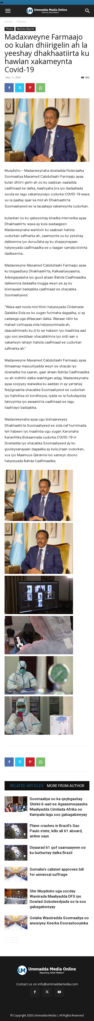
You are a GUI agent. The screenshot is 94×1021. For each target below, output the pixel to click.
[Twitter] (19, 87)
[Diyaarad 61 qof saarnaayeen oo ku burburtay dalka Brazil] (16, 853)
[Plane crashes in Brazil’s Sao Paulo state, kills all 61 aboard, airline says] (16, 831)
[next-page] (15, 940)
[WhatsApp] (40, 87)
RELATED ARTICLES (26, 786)
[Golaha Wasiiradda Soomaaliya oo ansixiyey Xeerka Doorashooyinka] (16, 923)
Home (9, 22)
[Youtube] (59, 992)
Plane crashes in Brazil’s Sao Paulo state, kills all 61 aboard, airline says (56, 830)
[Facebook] (9, 87)
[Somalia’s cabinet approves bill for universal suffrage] (16, 874)
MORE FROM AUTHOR (65, 786)
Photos (21, 22)
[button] (7, 11)
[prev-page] (7, 940)
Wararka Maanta (25, 28)
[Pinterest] (30, 87)
